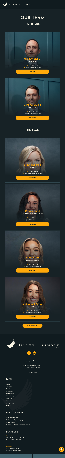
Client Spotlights (11, 396)
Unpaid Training (10, 422)
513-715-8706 (32, 217)
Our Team (9, 386)
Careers (8, 400)
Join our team (32, 325)
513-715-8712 (32, 310)
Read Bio (32, 71)
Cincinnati (9, 435)
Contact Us (9, 391)
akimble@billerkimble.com (32, 113)
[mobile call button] (61, 449)
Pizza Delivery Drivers (12, 417)
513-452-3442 (32, 264)
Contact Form (49, 456)
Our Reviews (10, 389)
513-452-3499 (32, 171)
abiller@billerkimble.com (32, 67)
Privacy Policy (10, 403)
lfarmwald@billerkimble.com (32, 312)
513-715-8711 (32, 111)
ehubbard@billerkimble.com (32, 173)
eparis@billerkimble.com (32, 266)
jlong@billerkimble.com (32, 219)
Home (4, 10)
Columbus (9, 446)
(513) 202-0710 (32, 361)
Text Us (16, 456)
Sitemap (8, 405)
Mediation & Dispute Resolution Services (18, 424)
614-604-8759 (32, 65)
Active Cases (10, 393)
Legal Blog (9, 398)
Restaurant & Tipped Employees (15, 420)
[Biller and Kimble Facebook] (29, 354)
